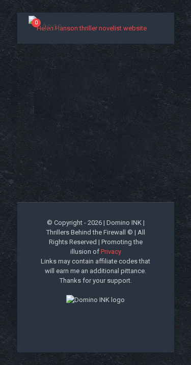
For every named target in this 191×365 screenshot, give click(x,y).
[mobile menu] (177, 23)
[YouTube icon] (90, 316)
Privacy (111, 251)
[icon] (112, 316)
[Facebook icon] (69, 316)
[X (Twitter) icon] (80, 316)
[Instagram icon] (101, 316)
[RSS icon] (122, 316)
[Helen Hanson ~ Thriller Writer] (88, 28)
